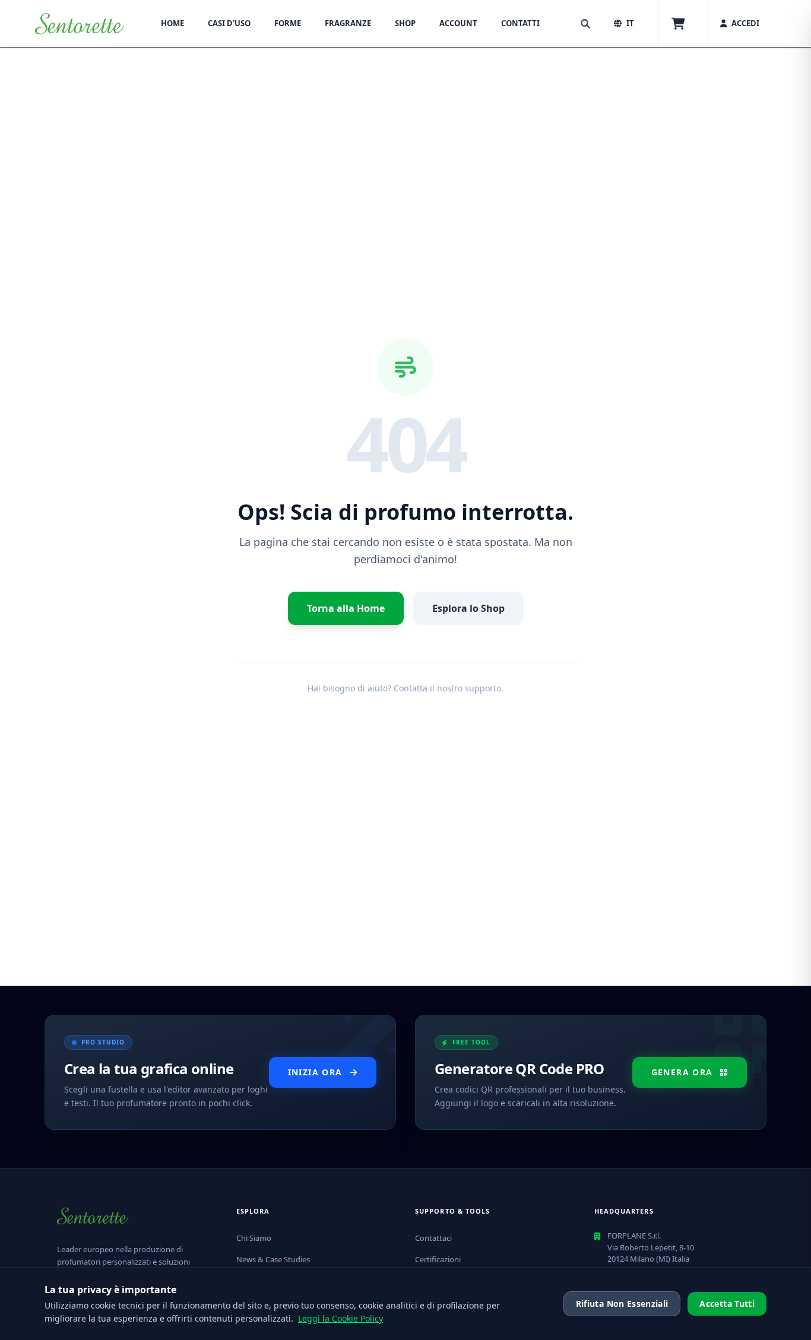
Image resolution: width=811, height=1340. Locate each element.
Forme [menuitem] (287, 23)
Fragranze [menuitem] (348, 23)
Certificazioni (438, 1259)
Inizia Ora (315, 1072)
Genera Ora (682, 1072)
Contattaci (433, 1238)
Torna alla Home (346, 608)
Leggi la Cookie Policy (340, 1318)
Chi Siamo (253, 1238)
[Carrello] (678, 23)
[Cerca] (585, 24)
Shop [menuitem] (405, 23)
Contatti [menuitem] (520, 23)
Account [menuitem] (458, 23)
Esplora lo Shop (468, 608)
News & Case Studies (273, 1259)
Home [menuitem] (172, 23)
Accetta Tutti (727, 1303)
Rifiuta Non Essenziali (622, 1303)
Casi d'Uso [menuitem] (229, 23)
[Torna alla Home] (79, 24)
